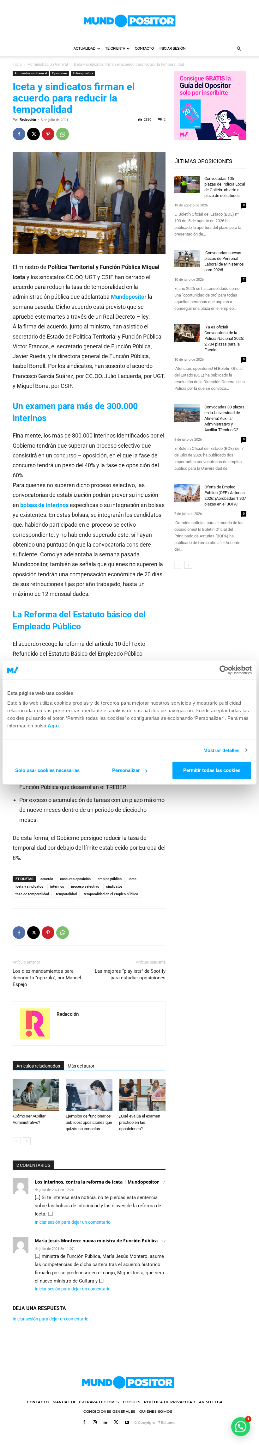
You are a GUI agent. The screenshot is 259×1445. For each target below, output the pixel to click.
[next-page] (27, 1141)
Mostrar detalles (221, 750)
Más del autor (81, 1065)
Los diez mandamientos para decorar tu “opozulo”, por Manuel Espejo (47, 977)
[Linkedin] (105, 1423)
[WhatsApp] (62, 134)
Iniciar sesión (172, 48)
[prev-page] (17, 1141)
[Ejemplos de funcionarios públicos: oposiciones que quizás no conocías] (89, 1095)
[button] (238, 49)
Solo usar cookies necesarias (47, 770)
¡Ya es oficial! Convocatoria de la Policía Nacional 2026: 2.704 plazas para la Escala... (224, 338)
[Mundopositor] (129, 21)
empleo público (110, 879)
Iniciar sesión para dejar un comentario (73, 1222)
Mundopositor (129, 296)
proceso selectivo (85, 887)
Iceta (132, 879)
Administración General (48, 64)
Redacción (28, 120)
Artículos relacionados (38, 1065)
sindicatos (114, 887)
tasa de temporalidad (32, 894)
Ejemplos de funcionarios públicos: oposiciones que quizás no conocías (89, 1122)
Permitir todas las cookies (211, 770)
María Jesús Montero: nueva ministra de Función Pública (96, 1241)
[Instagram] (95, 1423)
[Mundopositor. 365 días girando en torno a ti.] (128, 1382)
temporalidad (66, 894)
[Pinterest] (48, 134)
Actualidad (84, 48)
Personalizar (126, 770)
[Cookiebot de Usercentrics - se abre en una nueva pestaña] (224, 670)
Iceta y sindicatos (29, 887)
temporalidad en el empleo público (111, 894)
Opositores (59, 73)
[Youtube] (127, 1423)
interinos (57, 887)
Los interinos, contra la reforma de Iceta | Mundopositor (97, 1182)
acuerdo (46, 879)
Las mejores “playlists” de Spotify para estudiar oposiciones (130, 974)
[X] (33, 134)
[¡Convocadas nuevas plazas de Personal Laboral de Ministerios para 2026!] (187, 258)
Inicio (17, 64)
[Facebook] (19, 134)
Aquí (53, 725)
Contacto (144, 48)
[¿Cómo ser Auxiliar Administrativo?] (36, 1095)
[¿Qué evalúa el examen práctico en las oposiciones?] (142, 1095)
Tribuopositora (83, 73)
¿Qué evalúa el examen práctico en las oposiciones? (139, 1122)
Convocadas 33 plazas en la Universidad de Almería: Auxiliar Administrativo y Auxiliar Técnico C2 (224, 418)
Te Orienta (115, 48)
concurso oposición (75, 879)
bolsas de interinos (45, 505)
